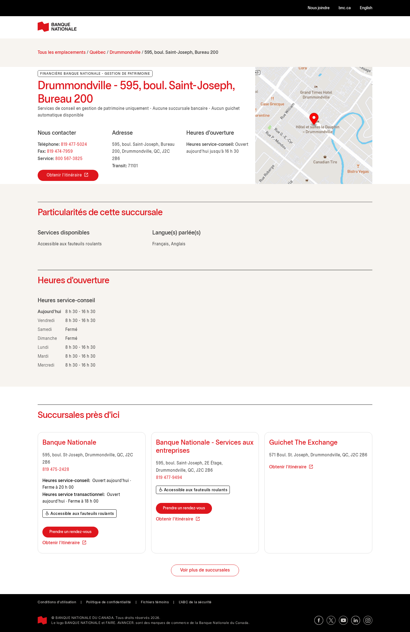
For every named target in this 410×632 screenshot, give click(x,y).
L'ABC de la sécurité (195, 602)
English (366, 8)
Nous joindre (319, 8)
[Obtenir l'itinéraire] (313, 125)
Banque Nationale (69, 443)
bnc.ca (345, 8)
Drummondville (125, 52)
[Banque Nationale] (57, 26)
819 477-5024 (74, 144)
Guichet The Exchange (303, 443)
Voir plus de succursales (205, 570)
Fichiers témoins (155, 602)
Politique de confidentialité (108, 602)
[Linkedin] (355, 620)
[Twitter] (331, 620)
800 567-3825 (69, 159)
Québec (98, 52)
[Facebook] (318, 620)
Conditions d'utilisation (57, 602)
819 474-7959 (60, 151)
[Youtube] (343, 620)
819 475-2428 (55, 470)
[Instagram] (367, 620)
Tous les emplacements (62, 52)
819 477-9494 (169, 478)
